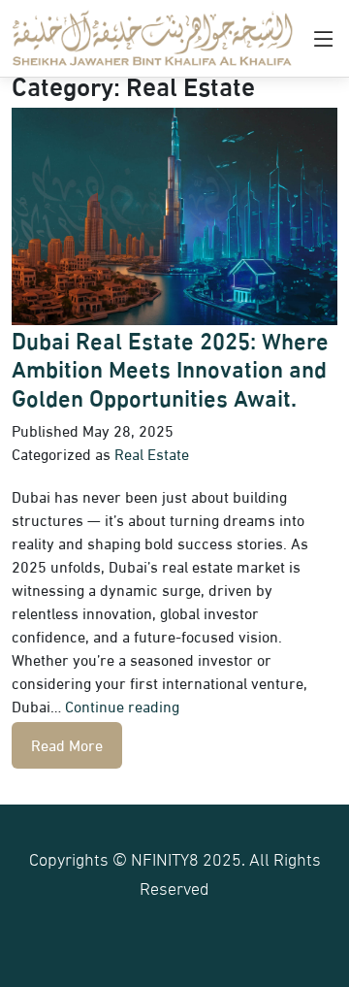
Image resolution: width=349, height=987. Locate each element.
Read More (67, 744)
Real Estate (151, 453)
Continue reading (122, 705)
